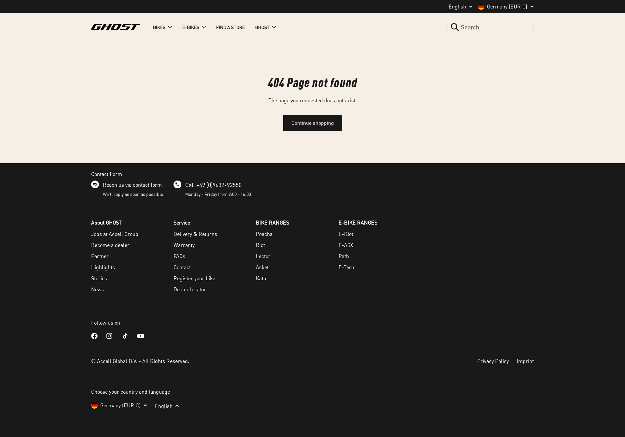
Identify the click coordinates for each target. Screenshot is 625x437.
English (457, 6)
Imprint (525, 360)
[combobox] (491, 27)
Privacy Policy (493, 360)
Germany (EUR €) (507, 6)
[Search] (455, 27)
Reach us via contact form (132, 184)
